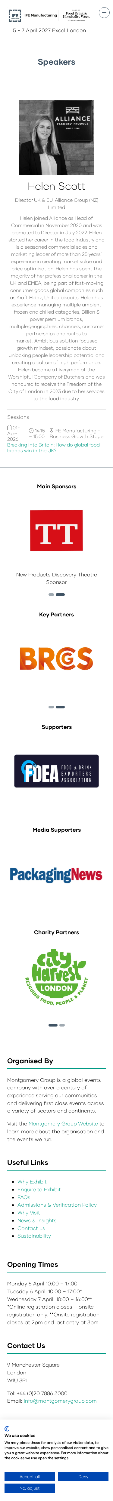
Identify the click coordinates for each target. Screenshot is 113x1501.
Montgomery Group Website (64, 1123)
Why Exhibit (32, 1181)
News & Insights (37, 1220)
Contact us (31, 1228)
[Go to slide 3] (60, 594)
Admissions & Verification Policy (57, 1205)
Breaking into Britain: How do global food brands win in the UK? (53, 447)
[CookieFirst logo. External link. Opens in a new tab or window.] (7, 1429)
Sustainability (34, 1235)
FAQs (23, 1197)
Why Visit (28, 1212)
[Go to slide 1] (53, 1025)
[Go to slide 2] (51, 594)
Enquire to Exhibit (39, 1189)
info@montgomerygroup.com (60, 1401)
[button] (104, 12)
